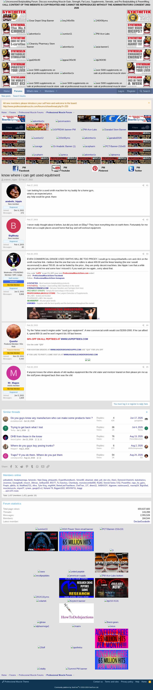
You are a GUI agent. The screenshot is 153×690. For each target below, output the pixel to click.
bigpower (113, 485)
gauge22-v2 (37, 488)
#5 (147, 367)
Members (49, 91)
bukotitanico (140, 480)
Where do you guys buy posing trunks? (32, 445)
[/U (98, 319)
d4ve (35, 485)
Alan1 (113, 480)
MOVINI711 (71, 488)
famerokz (32, 480)
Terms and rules (112, 682)
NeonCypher (16, 439)
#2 (147, 220)
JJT (86, 485)
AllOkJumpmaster (135, 448)
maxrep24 (134, 485)
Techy (13, 430)
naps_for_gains (138, 483)
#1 (147, 185)
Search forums (19, 96)
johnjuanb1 (52, 480)
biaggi (79, 488)
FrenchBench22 (136, 439)
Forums (18, 91)
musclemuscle (9, 488)
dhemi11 (93, 485)
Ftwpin (6, 485)
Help (137, 682)
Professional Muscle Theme (16, 682)
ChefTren (80, 485)
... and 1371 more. (11, 491)
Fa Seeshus (62, 483)
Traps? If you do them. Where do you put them (36, 455)
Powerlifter (126, 483)
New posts (6, 96)
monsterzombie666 (87, 483)
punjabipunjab (16, 421)
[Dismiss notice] (148, 103)
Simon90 (80, 480)
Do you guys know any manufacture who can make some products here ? (52, 418)
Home (7, 91)
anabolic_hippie (10, 180)
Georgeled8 (17, 483)
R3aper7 (14, 449)
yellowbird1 (8, 480)
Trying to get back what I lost (27, 427)
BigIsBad (144, 485)
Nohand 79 (48, 488)
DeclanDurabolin (142, 521)
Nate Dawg (42, 480)
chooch (27, 483)
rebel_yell (98, 480)
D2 (141, 458)
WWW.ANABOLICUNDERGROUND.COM (81, 355)
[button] (40, 91)
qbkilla (13, 485)
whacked (89, 480)
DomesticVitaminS (126, 480)
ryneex (28, 488)
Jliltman (34, 483)
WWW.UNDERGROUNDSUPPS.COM (65, 350)
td (17, 485)
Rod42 (99, 483)
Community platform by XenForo (77, 687)
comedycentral (17, 458)
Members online (12, 475)
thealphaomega (20, 480)
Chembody (73, 483)
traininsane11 (123, 485)
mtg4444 (51, 485)
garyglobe (138, 421)
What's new (32, 91)
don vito (106, 480)
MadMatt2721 (25, 485)
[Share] (143, 185)
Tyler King (42, 485)
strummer (7, 483)
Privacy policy (127, 682)
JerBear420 (44, 483)
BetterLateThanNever (65, 485)
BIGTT (53, 483)
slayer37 (20, 488)
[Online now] (13, 266)
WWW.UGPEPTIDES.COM (74, 339)
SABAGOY (103, 485)
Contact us (98, 682)
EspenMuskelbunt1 (67, 480)
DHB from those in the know (26, 436)
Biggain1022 (59, 488)
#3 (147, 254)
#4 (147, 325)
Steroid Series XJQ (112, 483)
